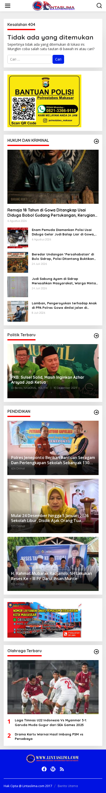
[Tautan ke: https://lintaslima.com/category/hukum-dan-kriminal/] (96, 141)
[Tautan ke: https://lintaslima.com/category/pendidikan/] (96, 412)
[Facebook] (44, 769)
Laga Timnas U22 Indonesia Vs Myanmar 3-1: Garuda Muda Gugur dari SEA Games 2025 (51, 722)
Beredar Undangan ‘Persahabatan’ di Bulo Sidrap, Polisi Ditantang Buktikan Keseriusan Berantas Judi (63, 256)
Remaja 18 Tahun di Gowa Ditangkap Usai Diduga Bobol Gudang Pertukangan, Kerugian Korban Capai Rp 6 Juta (51, 213)
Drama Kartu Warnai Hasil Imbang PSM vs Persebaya (49, 736)
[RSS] (62, 769)
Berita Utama (68, 786)
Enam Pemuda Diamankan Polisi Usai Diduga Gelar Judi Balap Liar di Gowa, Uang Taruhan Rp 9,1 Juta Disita (63, 232)
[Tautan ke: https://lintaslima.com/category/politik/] (96, 336)
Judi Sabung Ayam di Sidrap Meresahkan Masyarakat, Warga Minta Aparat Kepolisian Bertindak (64, 281)
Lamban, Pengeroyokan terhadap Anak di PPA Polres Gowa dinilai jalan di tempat (64, 305)
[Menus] (8, 5)
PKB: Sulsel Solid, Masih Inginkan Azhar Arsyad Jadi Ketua (47, 380)
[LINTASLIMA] (54, 5)
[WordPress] (53, 769)
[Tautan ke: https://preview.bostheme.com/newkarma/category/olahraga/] (96, 652)
